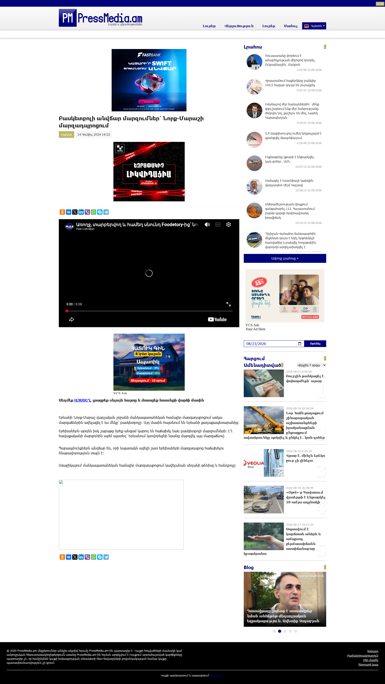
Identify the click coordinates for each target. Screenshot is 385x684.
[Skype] (99, 212)
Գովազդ (372, 651)
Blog (249, 567)
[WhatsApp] (93, 212)
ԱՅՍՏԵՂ (81, 400)
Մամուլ (291, 26)
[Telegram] (106, 212)
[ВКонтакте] (68, 212)
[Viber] (87, 212)
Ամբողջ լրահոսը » (285, 258)
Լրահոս (253, 47)
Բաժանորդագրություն (362, 655)
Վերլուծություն (239, 26)
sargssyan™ (217, 675)
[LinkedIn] (81, 212)
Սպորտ (66, 134)
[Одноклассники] (62, 212)
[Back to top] (377, 676)
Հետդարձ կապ (368, 664)
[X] (75, 212)
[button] (274, 631)
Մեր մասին (370, 660)
